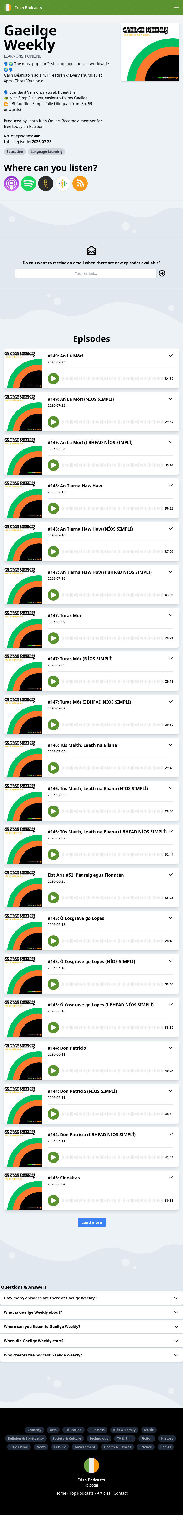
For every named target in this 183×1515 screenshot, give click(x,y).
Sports (165, 1447)
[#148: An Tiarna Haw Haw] (23, 498)
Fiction (146, 1438)
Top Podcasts (82, 1493)
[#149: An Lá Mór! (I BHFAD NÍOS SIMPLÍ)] (23, 455)
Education (15, 151)
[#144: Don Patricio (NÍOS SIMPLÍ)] (23, 1104)
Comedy (34, 1430)
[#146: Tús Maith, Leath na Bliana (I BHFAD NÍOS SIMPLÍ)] (23, 844)
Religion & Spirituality (26, 1438)
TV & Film (125, 1438)
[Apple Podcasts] (11, 183)
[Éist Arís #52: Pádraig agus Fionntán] (23, 887)
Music (149, 1430)
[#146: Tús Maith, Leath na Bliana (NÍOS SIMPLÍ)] (23, 801)
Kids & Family (124, 1430)
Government (85, 1447)
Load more (91, 1222)
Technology (99, 1438)
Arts (53, 1430)
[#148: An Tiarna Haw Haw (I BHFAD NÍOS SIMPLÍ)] (23, 584)
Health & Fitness (117, 1447)
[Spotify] (28, 183)
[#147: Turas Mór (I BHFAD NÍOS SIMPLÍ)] (23, 714)
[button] (176, 7)
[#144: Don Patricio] (23, 1060)
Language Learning (46, 151)
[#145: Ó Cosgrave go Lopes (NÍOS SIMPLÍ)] (23, 974)
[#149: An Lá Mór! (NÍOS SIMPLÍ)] (23, 411)
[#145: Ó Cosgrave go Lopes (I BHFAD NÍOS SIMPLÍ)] (23, 1017)
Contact (121, 1493)
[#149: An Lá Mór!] (23, 368)
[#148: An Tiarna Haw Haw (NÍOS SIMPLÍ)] (23, 541)
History (167, 1438)
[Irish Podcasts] (91, 1465)
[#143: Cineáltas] (23, 1190)
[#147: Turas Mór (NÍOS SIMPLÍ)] (23, 671)
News (41, 1447)
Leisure (60, 1447)
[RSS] (80, 183)
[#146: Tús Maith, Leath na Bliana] (23, 757)
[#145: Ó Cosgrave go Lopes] (23, 930)
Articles (103, 1493)
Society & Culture (66, 1438)
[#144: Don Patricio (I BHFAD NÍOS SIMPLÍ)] (23, 1147)
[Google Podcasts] (62, 183)
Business (97, 1430)
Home (60, 1493)
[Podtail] (45, 183)
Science (146, 1447)
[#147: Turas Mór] (23, 628)
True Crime (19, 1447)
